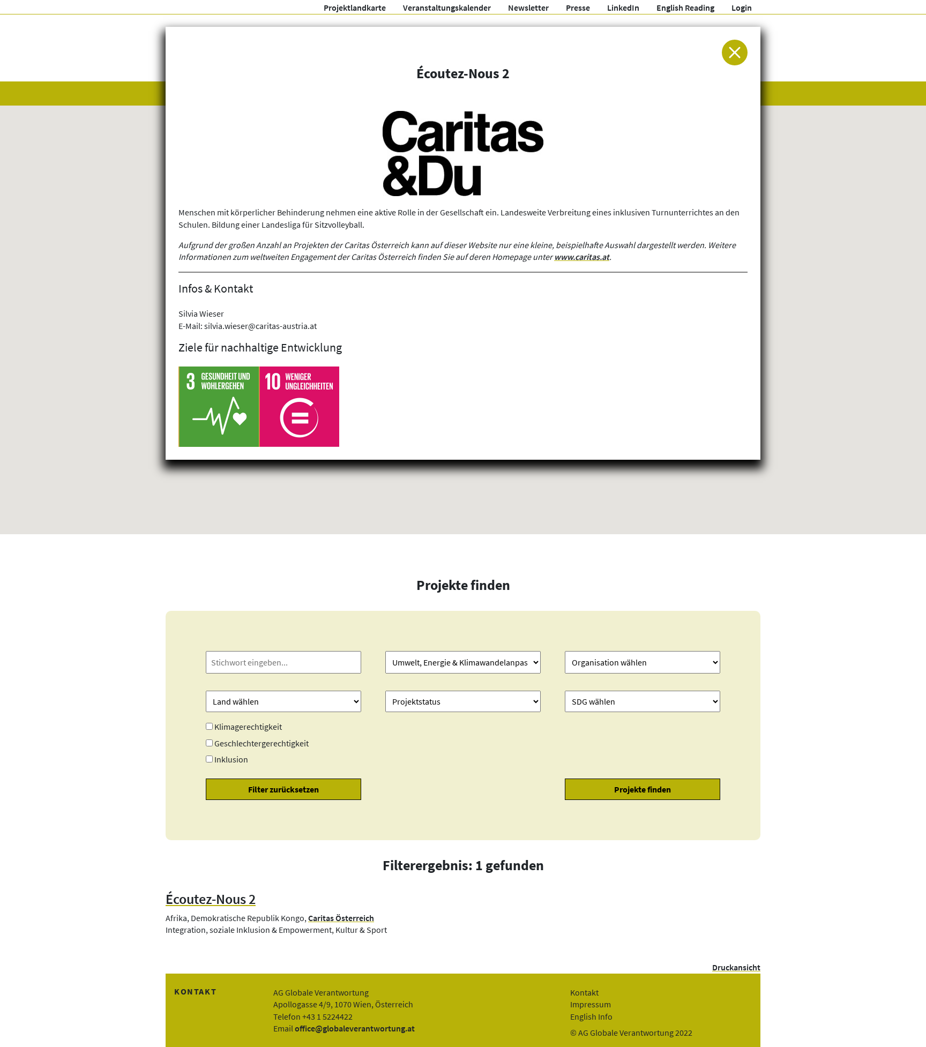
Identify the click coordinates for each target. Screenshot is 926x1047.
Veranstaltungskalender (447, 7)
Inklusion (231, 759)
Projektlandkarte (355, 7)
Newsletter (528, 7)
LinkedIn (623, 7)
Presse (578, 7)
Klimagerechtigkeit (248, 726)
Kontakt (584, 992)
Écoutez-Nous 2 (211, 899)
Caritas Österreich (341, 918)
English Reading (685, 7)
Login (741, 7)
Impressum (590, 1004)
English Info (591, 1016)
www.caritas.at (581, 256)
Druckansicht (736, 967)
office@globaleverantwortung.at (355, 1028)
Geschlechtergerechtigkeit (261, 743)
